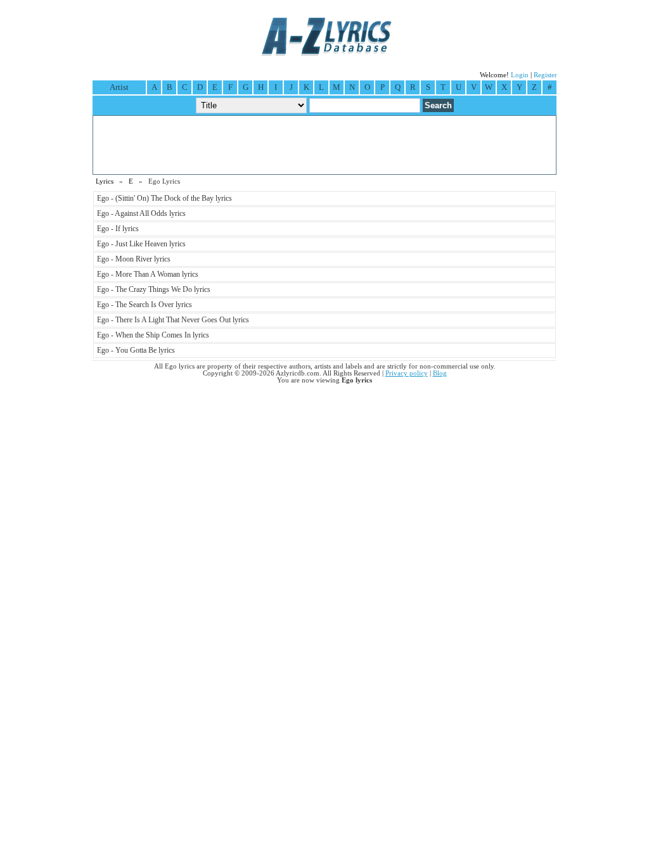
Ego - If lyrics (118, 228)
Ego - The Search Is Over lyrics (144, 304)
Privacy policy (406, 373)
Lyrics (104, 181)
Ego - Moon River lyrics (133, 259)
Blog (440, 373)
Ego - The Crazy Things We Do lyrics (153, 289)
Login (520, 75)
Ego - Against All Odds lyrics (141, 213)
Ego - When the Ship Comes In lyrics (153, 335)
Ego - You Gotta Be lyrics (136, 350)
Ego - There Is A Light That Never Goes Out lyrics (173, 319)
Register (545, 75)
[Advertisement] (324, 145)
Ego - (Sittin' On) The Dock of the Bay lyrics (164, 198)
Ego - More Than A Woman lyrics (147, 274)
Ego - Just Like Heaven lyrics (141, 243)
